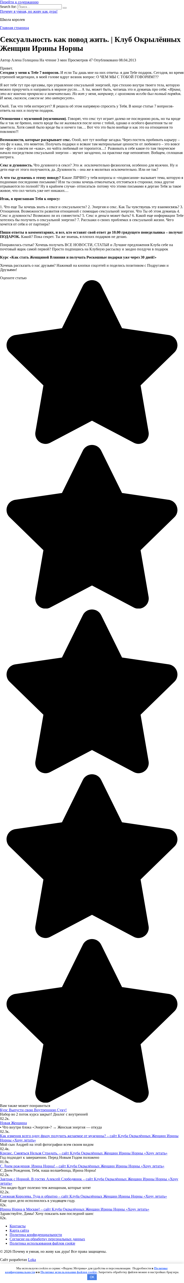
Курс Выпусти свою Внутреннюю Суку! (33, 1110)
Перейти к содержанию (19, 2)
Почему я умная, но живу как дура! (29, 11)
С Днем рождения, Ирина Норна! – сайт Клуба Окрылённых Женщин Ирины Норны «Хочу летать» (82, 1166)
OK (92, 1277)
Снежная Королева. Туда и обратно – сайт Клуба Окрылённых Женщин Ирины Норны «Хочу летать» (83, 1196)
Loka (32, 1260)
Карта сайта (19, 1230)
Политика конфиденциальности (36, 1235)
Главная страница (14, 28)
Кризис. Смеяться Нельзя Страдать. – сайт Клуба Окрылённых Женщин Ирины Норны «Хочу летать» (83, 1153)
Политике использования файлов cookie (68, 1272)
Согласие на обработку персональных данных (47, 1239)
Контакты (18, 1226)
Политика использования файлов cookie (42, 1243)
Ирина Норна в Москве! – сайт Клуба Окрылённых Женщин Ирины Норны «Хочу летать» (74, 1209)
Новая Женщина (13, 1123)
